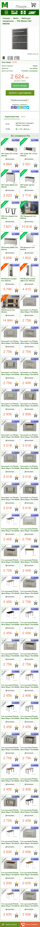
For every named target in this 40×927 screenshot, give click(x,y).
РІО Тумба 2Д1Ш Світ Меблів (9, 186)
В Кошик (16, 165)
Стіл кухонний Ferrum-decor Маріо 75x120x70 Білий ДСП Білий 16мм (29, 843)
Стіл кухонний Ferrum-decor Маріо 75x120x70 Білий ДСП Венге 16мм (10, 875)
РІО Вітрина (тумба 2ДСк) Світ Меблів (27, 280)
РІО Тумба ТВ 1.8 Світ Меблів (9, 155)
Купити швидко (20, 85)
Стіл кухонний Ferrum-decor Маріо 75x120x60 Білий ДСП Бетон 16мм (10, 531)
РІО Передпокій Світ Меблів (28, 217)
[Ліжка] (32, 12)
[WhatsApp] (21, 107)
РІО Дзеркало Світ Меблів (27, 248)
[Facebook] (15, 107)
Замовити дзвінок (10, 924)
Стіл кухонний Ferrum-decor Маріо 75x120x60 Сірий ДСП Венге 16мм (29, 656)
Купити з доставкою (20, 92)
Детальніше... (10, 159)
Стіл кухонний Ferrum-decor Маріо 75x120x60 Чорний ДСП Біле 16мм (10, 749)
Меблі (15, 18)
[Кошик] (34, 5)
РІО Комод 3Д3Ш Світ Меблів (9, 248)
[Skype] (24, 107)
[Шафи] (23, 12)
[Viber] (12, 107)
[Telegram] (18, 107)
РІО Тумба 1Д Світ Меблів (27, 186)
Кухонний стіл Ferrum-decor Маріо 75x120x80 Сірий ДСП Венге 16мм (29, 437)
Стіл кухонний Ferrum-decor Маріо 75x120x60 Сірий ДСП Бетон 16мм (29, 624)
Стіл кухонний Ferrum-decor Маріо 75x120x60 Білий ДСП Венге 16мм (10, 562)
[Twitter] (27, 107)
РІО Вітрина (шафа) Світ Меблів (9, 280)
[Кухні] (14, 12)
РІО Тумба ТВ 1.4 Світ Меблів (28, 155)
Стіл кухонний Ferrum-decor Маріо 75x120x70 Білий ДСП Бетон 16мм (10, 843)
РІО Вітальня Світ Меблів (8, 311)
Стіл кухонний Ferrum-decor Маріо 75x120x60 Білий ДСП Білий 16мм (29, 531)
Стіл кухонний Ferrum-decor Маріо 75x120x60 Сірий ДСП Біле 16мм (10, 656)
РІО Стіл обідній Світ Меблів (9, 217)
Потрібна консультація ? (20, 100)
